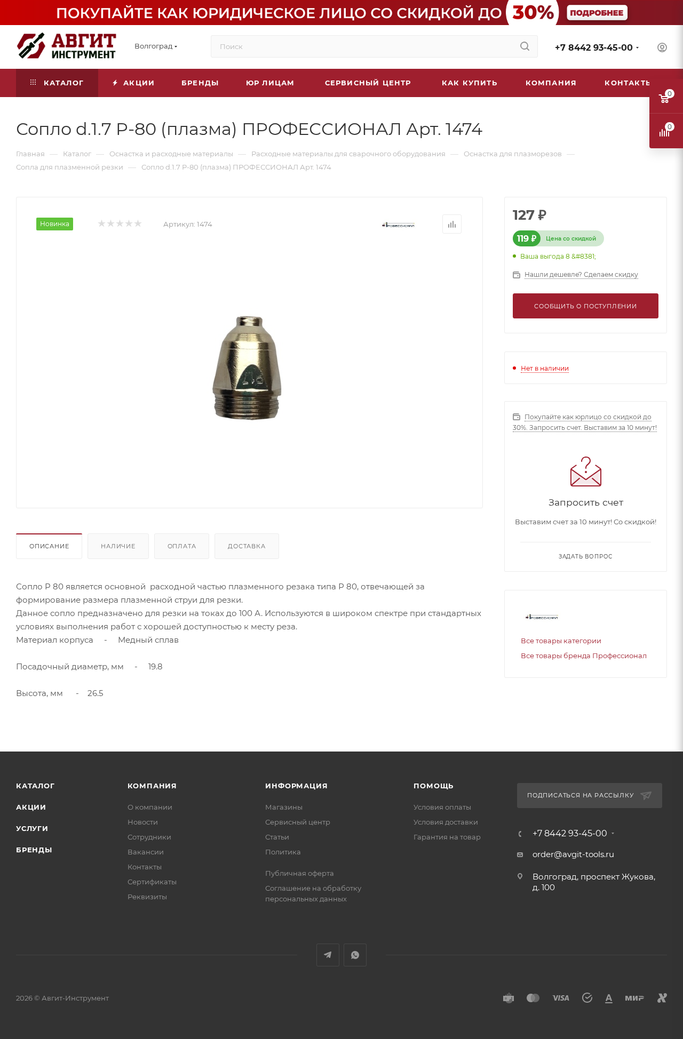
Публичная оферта (299, 873)
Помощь (434, 785)
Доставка (246, 546)
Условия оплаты (442, 807)
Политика (283, 852)
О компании (150, 807)
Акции (31, 807)
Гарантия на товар (447, 837)
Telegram (327, 955)
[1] (101, 224)
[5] (137, 224)
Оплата (182, 546)
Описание (49, 546)
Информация (296, 785)
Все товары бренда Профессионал (584, 655)
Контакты (145, 866)
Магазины (284, 807)
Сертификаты (152, 881)
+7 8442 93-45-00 (594, 48)
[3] (119, 224)
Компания (152, 785)
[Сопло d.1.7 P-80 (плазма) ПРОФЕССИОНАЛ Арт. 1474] (250, 367)
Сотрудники (149, 837)
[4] (128, 224)
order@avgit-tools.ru (573, 854)
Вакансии (146, 852)
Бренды (34, 849)
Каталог (35, 785)
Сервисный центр (297, 822)
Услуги (32, 828)
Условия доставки (446, 822)
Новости (143, 822)
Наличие (118, 546)
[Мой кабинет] (662, 48)
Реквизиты (147, 896)
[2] (110, 224)
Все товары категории (561, 640)
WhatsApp (355, 955)
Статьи (277, 837)
